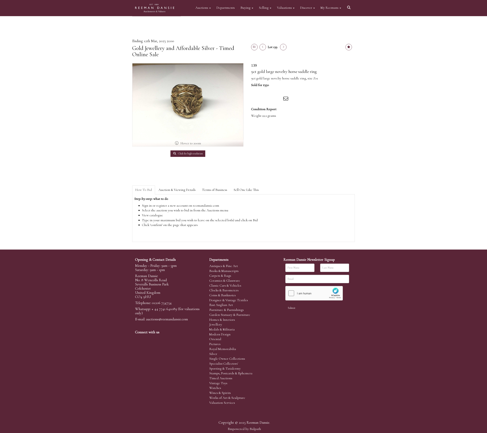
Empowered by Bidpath (244, 429)
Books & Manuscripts (224, 271)
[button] (349, 6)
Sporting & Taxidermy (225, 368)
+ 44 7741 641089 (164, 309)
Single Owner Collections (227, 358)
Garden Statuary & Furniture (229, 315)
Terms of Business (214, 190)
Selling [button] (264, 7)
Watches (215, 388)
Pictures (214, 344)
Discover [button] (306, 7)
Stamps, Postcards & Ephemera (230, 373)
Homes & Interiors (222, 320)
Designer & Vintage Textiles (228, 300)
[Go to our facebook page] (138, 339)
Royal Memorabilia (222, 349)
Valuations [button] (285, 7)
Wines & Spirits (220, 393)
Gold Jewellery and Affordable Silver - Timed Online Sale (183, 51)
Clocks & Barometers (224, 290)
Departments (225, 7)
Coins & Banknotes (222, 295)
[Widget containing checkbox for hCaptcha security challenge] (314, 293)
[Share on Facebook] (254, 99)
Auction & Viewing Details (177, 190)
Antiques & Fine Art (223, 266)
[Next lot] (283, 47)
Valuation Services (222, 403)
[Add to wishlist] (348, 47)
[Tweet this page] (262, 99)
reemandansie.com (206, 205)
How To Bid (143, 190)
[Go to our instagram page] (278, 99)
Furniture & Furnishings (226, 310)
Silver (213, 354)
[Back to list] (254, 47)
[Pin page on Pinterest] (270, 99)
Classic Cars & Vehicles (225, 285)
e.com (167, 319)
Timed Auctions (220, 378)
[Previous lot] (262, 47)
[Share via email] (286, 99)
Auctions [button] (202, 7)
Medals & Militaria (222, 329)
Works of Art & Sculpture (227, 398)
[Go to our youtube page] (162, 339)
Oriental (215, 339)
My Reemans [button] (330, 7)
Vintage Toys (218, 383)
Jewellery (215, 324)
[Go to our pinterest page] (154, 339)
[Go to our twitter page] (146, 339)
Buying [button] (245, 7)
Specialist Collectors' (223, 363)
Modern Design (220, 334)
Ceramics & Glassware (224, 280)
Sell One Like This (246, 190)
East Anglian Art (221, 305)
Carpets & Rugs (220, 275)
